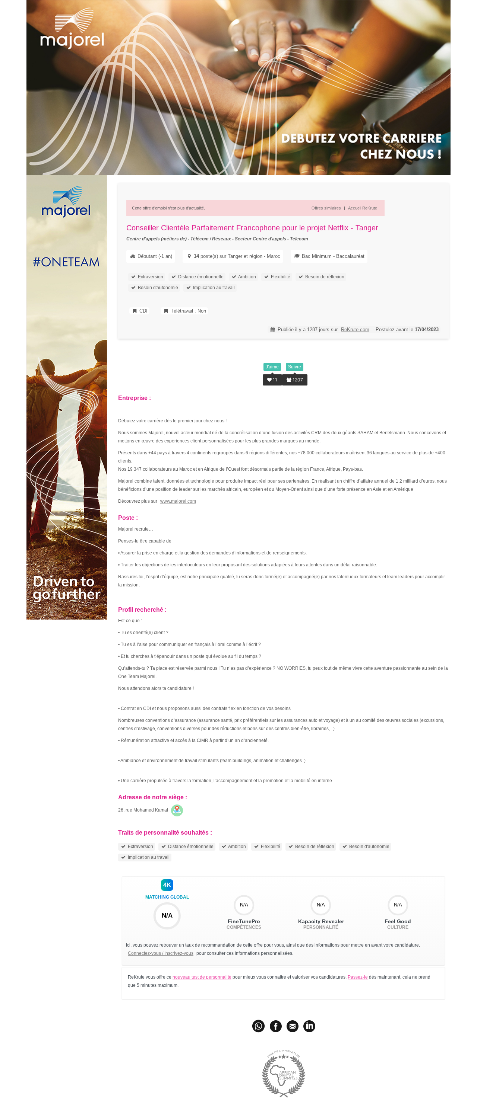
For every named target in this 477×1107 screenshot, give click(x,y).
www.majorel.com (178, 501)
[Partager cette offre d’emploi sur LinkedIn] (309, 1025)
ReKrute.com (355, 329)
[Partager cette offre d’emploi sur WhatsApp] (259, 1025)
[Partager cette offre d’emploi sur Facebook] (276, 1025)
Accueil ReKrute (362, 208)
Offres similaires (326, 208)
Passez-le (358, 977)
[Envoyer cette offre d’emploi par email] (292, 1025)
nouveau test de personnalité (202, 977)
